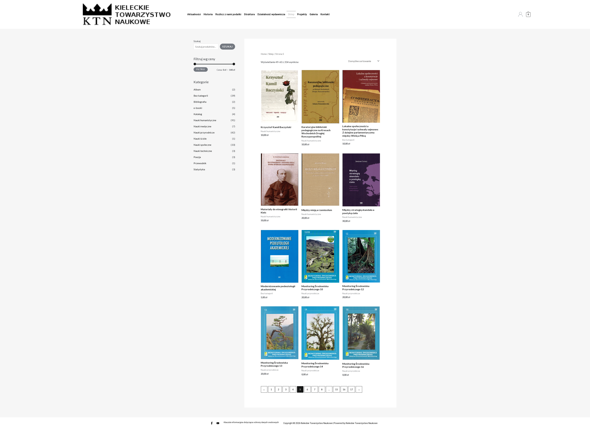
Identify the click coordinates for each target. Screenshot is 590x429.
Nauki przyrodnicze (204, 132)
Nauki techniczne (203, 150)
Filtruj (200, 69)
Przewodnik (200, 163)
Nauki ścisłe (200, 138)
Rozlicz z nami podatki (228, 14)
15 (336, 389)
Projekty (302, 14)
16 (344, 389)
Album (197, 89)
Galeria (314, 14)
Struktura (249, 14)
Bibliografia (200, 101)
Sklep (291, 14)
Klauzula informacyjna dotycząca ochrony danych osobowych (251, 422)
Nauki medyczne (202, 126)
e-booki (198, 107)
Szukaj (197, 41)
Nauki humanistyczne (205, 120)
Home (264, 54)
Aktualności (194, 14)
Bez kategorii (201, 95)
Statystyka (199, 169)
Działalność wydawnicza (271, 14)
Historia (208, 14)
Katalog (198, 114)
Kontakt (325, 14)
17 (351, 389)
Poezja (197, 157)
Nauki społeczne (202, 144)
